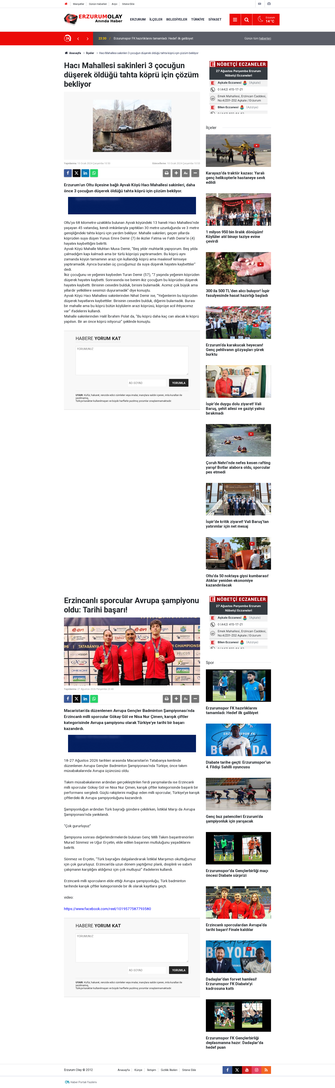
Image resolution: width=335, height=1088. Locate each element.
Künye (138, 1070)
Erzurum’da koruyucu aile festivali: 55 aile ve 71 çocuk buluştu (155, 38)
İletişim (151, 1070)
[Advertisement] (45, 103)
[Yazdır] (167, 173)
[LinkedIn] (85, 173)
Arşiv (114, 4)
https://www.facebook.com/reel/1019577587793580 (107, 909)
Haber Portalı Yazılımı (84, 1082)
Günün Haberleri (98, 4)
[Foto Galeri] (269, 4)
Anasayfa (75, 53)
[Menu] (235, 19)
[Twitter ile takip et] (237, 1070)
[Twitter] (76, 173)
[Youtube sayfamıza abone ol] (247, 1070)
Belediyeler (176, 19)
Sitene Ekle (128, 4)
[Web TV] (259, 4)
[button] (176, 173)
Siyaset (215, 19)
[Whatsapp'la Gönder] (94, 173)
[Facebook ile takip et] (227, 1070)
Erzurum (138, 19)
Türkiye (198, 19)
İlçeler (155, 19)
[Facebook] (68, 173)
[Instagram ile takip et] (256, 1070)
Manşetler (78, 4)
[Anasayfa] (66, 4)
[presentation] (78, 38)
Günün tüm (257, 38)
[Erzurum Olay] (93, 19)
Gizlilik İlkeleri (169, 1070)
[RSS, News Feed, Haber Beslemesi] (266, 1070)
